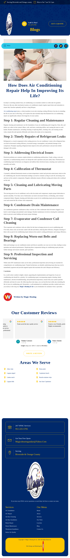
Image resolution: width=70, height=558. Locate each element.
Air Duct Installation (11, 520)
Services (39, 516)
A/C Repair (8, 513)
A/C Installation (9, 510)
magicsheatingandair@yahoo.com (30, 441)
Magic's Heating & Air (26, 286)
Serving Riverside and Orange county (19, 2)
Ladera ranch (10, 377)
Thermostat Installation (12, 529)
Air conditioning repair (10, 111)
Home (38, 510)
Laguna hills (10, 381)
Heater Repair (9, 523)
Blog (38, 526)
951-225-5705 (32, 25)
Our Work (39, 520)
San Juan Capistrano (45, 381)
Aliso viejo (10, 369)
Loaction (39, 523)
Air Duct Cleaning (10, 516)
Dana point (42, 369)
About (38, 513)
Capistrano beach (44, 373)
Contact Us (40, 529)
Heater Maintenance (11, 526)
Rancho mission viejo (45, 377)
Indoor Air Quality (10, 532)
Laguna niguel (11, 373)
